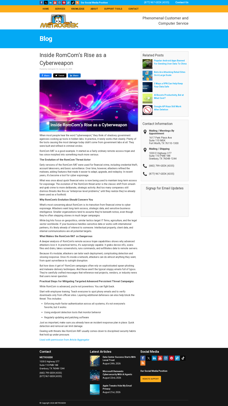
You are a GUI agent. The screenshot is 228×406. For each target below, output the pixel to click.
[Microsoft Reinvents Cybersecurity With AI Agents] (95, 375)
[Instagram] (59, 2)
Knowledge (77, 9)
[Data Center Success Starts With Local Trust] (95, 361)
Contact (133, 9)
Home (46, 9)
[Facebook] (41, 2)
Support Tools (113, 9)
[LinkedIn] (50, 2)
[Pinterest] (64, 2)
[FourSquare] (68, 2)
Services (60, 9)
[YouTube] (55, 2)
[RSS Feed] (77, 2)
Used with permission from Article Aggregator (64, 339)
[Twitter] (46, 2)
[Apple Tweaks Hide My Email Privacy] (95, 389)
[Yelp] (73, 2)
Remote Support (151, 379)
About (94, 9)
